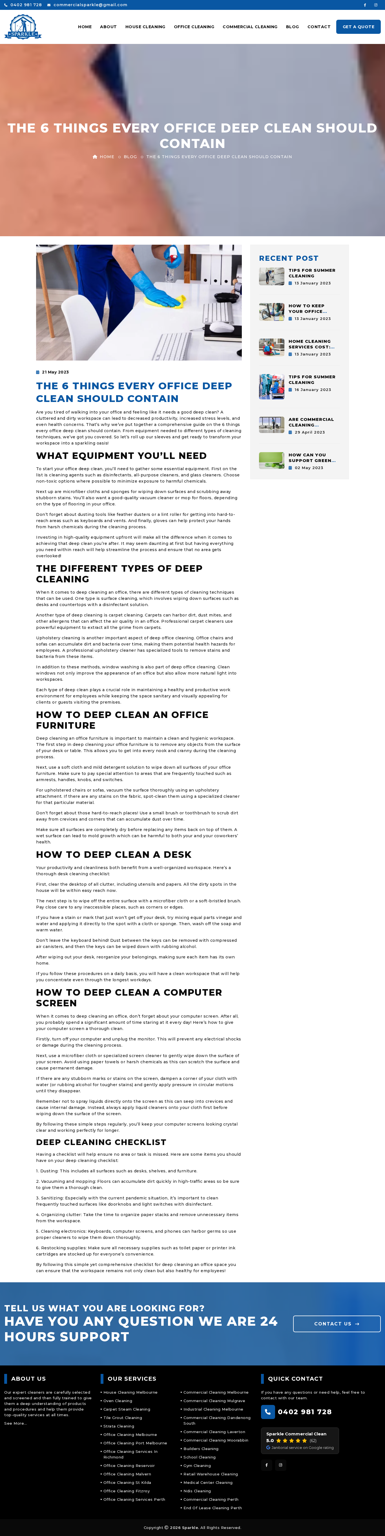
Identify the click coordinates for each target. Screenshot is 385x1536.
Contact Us (334, 1324)
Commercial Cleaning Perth (211, 1499)
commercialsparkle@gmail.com (89, 4)
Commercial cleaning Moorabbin (216, 1440)
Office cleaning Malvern (127, 1474)
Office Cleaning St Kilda (127, 1482)
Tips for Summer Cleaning (312, 273)
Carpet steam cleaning (127, 1409)
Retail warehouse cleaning (210, 1474)
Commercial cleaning (250, 26)
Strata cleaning (118, 1426)
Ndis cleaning (197, 1491)
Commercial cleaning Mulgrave (214, 1400)
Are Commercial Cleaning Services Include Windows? (313, 428)
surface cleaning (119, 598)
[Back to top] (373, 1524)
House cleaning (145, 26)
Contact (319, 26)
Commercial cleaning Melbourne (216, 1392)
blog (130, 156)
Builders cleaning (201, 1448)
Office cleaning (194, 26)
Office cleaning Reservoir (129, 1465)
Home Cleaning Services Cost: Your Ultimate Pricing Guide (310, 350)
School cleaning (199, 1457)
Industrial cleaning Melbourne (213, 1409)
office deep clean (84, 468)
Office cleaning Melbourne (130, 1434)
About (108, 26)
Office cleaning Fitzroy (126, 1491)
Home (85, 26)
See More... (15, 1423)
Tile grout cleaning (122, 1417)
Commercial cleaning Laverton (214, 1431)
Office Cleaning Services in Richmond (130, 1454)
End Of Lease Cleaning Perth (212, 1508)
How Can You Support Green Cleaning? (310, 460)
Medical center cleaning (208, 1482)
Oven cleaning (117, 1400)
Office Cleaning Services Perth (134, 1499)
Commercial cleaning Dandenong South (217, 1420)
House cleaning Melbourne (130, 1392)
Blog (292, 26)
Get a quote (359, 26)
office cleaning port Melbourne (135, 1443)
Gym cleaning (197, 1465)
